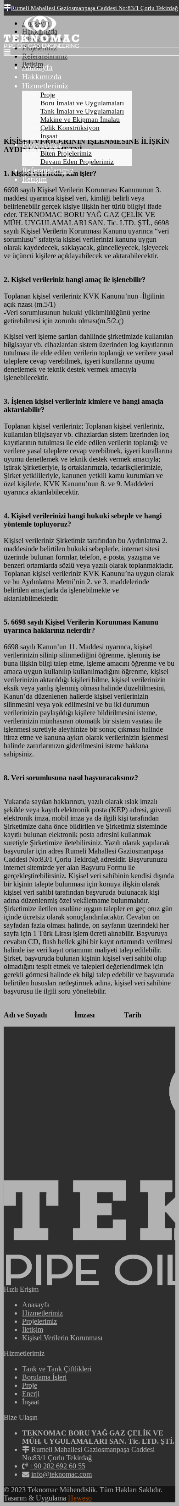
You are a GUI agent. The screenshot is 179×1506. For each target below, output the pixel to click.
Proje (47, 94)
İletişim (34, 179)
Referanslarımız (48, 170)
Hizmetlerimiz (45, 86)
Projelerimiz (42, 144)
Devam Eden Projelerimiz (77, 161)
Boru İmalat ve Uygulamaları (82, 103)
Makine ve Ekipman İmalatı (80, 119)
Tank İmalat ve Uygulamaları (82, 111)
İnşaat (48, 136)
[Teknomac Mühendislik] (41, 45)
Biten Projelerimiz (66, 153)
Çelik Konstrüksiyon (70, 127)
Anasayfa (37, 67)
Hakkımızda (42, 76)
